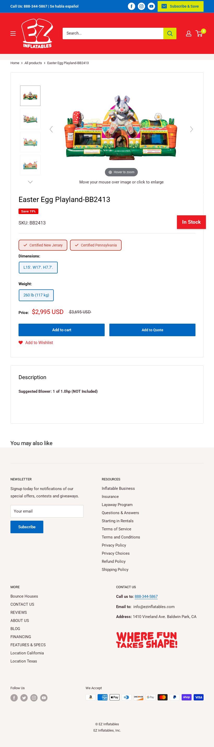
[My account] (188, 33)
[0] (199, 33)
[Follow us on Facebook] (131, 6)
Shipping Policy (115, 569)
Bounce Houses (24, 596)
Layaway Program (117, 504)
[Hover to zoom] (121, 128)
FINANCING (20, 636)
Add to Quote (152, 330)
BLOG (15, 628)
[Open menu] (13, 33)
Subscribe (26, 527)
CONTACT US (22, 604)
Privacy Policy (114, 545)
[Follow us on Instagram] (141, 6)
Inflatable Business (118, 488)
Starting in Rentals (118, 521)
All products (33, 63)
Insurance (110, 496)
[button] (36, 342)
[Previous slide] (51, 129)
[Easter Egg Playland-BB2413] (30, 96)
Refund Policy (114, 561)
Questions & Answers (120, 512)
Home (14, 63)
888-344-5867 (146, 596)
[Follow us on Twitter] (24, 697)
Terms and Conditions (121, 537)
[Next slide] (191, 129)
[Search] (169, 33)
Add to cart (61, 330)
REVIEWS (18, 612)
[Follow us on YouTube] (151, 6)
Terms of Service (116, 529)
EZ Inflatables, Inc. (107, 730)
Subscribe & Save (184, 6)
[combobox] (113, 33)
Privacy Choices (116, 553)
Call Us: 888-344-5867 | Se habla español (44, 6)
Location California (27, 653)
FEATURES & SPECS (28, 645)
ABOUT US (19, 620)
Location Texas (23, 661)
